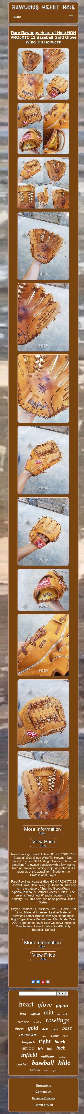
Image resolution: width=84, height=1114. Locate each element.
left (40, 1048)
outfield (62, 1014)
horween (28, 1034)
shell (45, 1029)
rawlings (58, 1020)
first (23, 1013)
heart (26, 1004)
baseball (43, 1062)
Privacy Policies (43, 1098)
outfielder (48, 1056)
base (67, 1028)
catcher (22, 1064)
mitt (48, 1012)
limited (28, 1048)
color (44, 1036)
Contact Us (43, 1091)
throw (19, 1029)
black (60, 1041)
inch (60, 1048)
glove (45, 1004)
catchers (24, 1022)
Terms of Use (43, 1104)
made (46, 1071)
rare (65, 1035)
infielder (55, 1035)
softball (35, 1014)
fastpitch (28, 1042)
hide (64, 1062)
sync (54, 1070)
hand (55, 1029)
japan (62, 1005)
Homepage (43, 1085)
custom (62, 1057)
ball (49, 1049)
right (45, 1041)
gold (33, 1028)
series (35, 1069)
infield (29, 1054)
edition (38, 1022)
